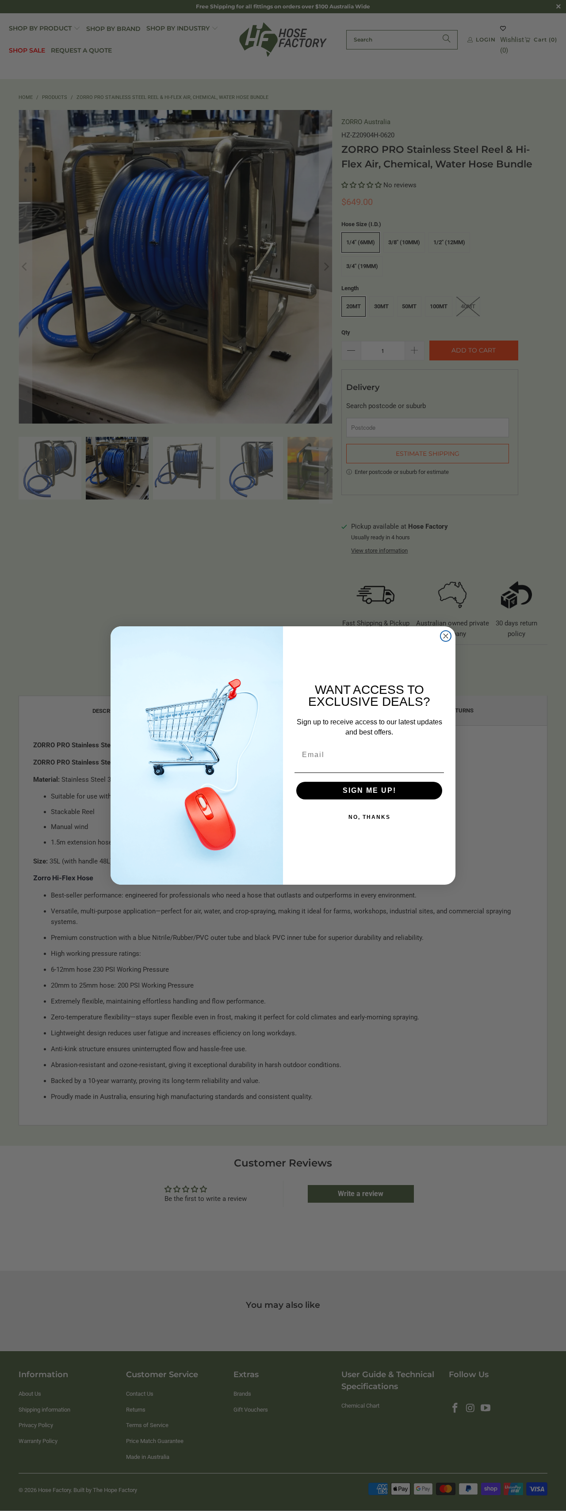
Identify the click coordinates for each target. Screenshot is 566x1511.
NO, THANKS (369, 817)
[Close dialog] (445, 636)
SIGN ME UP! (369, 790)
